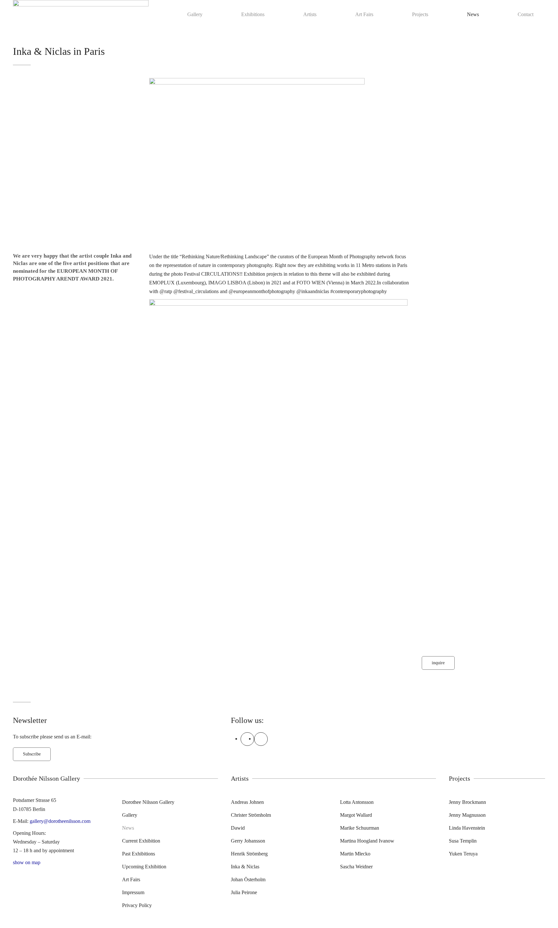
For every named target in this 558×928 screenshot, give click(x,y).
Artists (309, 14)
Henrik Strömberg (249, 853)
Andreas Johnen (247, 802)
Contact (525, 14)
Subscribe (32, 754)
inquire (438, 662)
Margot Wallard (356, 815)
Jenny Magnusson (467, 815)
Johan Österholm (248, 879)
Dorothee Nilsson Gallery (148, 802)
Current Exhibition (141, 841)
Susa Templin (463, 841)
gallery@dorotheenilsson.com (60, 821)
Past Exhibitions (138, 853)
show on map (26, 862)
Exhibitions (252, 14)
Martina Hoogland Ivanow (367, 841)
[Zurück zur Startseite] (81, 14)
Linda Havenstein (467, 828)
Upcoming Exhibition (144, 866)
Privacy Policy (137, 905)
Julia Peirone (244, 892)
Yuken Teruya (463, 853)
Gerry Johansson (248, 841)
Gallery (194, 14)
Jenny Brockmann (467, 802)
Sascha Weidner (356, 866)
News (473, 14)
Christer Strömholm (251, 815)
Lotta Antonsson (357, 802)
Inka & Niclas (245, 866)
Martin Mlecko (355, 853)
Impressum (133, 892)
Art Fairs (364, 14)
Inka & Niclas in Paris (59, 51)
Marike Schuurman (359, 828)
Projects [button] (420, 14)
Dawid (238, 828)
